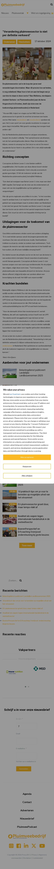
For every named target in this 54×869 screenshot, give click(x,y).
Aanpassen (27, 466)
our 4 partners (15, 394)
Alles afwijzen (27, 476)
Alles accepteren (27, 457)
